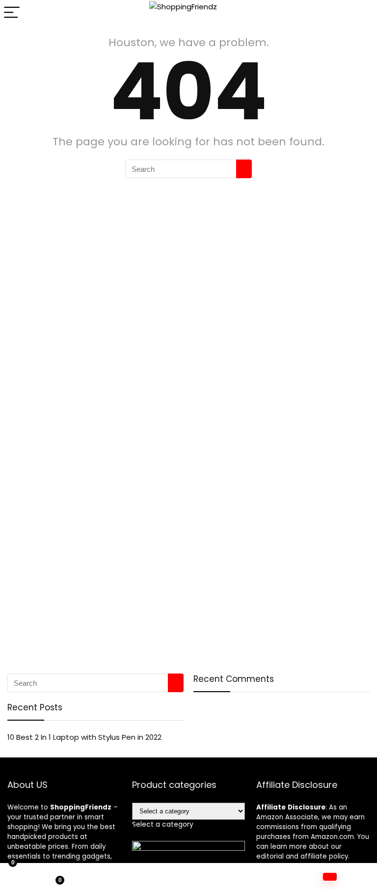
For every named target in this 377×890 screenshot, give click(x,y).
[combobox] (162, 824)
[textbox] (162, 824)
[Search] (362, 13)
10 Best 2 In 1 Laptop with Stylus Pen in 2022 (84, 737)
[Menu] (12, 13)
